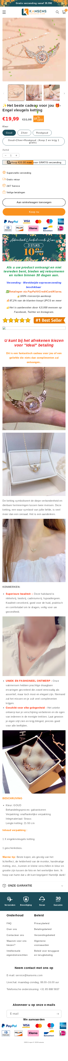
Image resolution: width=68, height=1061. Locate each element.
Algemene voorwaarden (41, 943)
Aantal (5, 150)
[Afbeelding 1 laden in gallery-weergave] (16, 93)
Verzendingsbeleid (44, 935)
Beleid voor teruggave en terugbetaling (46, 952)
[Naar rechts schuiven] (64, 93)
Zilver (24, 132)
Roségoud (42, 132)
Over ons (12, 929)
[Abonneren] (57, 1014)
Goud (9, 132)
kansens (41, 1042)
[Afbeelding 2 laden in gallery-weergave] (34, 93)
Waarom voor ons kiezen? (17, 943)
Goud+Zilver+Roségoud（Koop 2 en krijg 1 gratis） (33, 141)
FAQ (9, 923)
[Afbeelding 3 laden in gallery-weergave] (52, 93)
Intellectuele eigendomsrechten (17, 952)
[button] (34, 885)
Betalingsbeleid (42, 929)
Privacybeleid (41, 923)
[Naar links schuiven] (3, 93)
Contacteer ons (15, 935)
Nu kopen (34, 212)
